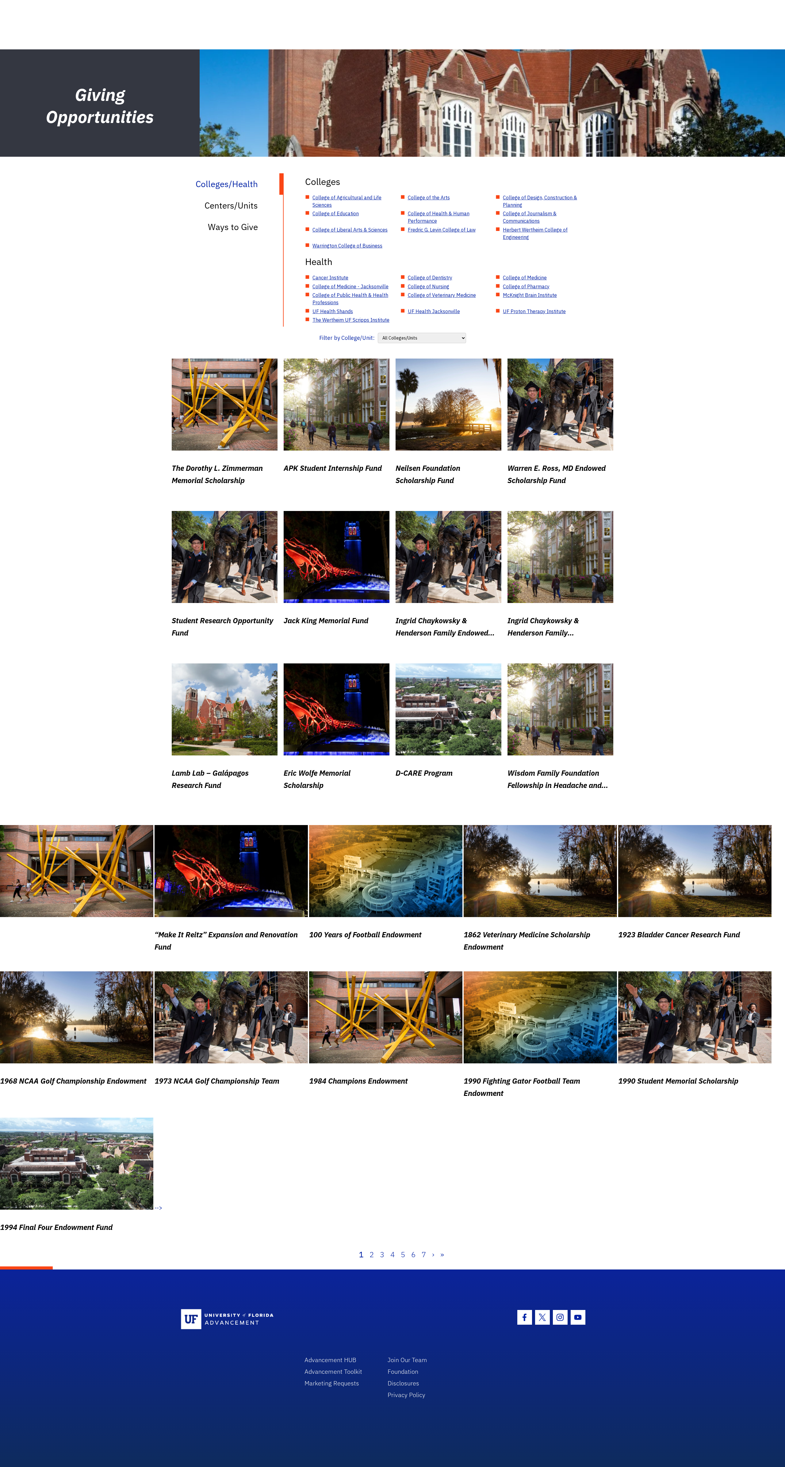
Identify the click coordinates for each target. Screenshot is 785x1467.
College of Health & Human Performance (438, 217)
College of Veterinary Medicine (442, 295)
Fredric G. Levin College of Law (442, 230)
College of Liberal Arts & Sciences (350, 230)
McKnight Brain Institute (530, 295)
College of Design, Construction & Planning (540, 201)
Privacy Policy (406, 1395)
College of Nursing (428, 286)
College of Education (335, 213)
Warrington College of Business (347, 246)
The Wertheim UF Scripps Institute (350, 320)
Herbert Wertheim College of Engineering (535, 233)
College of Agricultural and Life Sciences (346, 201)
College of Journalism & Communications (530, 217)
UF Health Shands (332, 311)
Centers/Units (231, 205)
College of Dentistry (430, 278)
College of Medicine (525, 278)
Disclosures (403, 1383)
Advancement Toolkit (333, 1371)
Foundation (403, 1371)
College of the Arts (429, 197)
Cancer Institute (330, 278)
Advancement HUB (330, 1360)
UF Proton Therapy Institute (534, 311)
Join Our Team (407, 1360)
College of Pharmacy (526, 286)
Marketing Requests (331, 1383)
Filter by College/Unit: (347, 337)
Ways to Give (233, 226)
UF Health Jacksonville (434, 311)
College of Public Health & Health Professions (350, 298)
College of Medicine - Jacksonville (350, 286)
